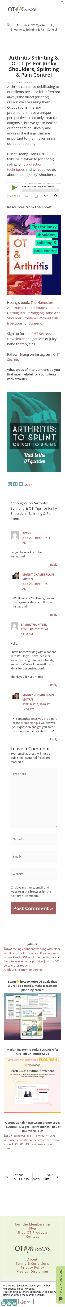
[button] (62, 3)
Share (28, 485)
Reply (53, 565)
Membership (29, 723)
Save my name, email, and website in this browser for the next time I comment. (31, 892)
